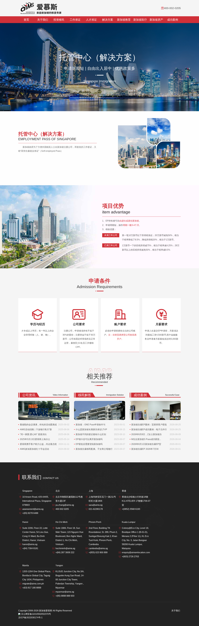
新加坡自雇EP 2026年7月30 (145, 449)
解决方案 (107, 19)
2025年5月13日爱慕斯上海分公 (35, 439)
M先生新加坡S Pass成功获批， (146, 439)
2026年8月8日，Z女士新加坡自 (146, 434)
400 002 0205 (62, 509)
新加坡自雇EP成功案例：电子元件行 (149, 429)
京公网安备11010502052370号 (36, 614)
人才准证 (91, 19)
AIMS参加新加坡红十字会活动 (34, 449)
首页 (26, 19)
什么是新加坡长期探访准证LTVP (91, 429)
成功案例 (172, 19)
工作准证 (75, 19)
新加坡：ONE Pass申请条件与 (90, 424)
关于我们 (42, 19)
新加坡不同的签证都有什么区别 (91, 434)
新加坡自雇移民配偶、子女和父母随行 (94, 449)
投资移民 (58, 19)
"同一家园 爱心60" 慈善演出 (33, 434)
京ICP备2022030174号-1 (30, 617)
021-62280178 (96, 509)
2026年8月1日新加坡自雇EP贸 (146, 444)
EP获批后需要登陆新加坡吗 (89, 444)
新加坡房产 (156, 19)
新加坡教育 (124, 19)
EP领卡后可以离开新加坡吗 (89, 439)
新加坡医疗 (140, 19)
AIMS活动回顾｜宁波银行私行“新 (36, 429)
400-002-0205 (172, 8)
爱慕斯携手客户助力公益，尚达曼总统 (38, 444)
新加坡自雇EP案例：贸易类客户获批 (149, 424)
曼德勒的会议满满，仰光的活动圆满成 (38, 424)
